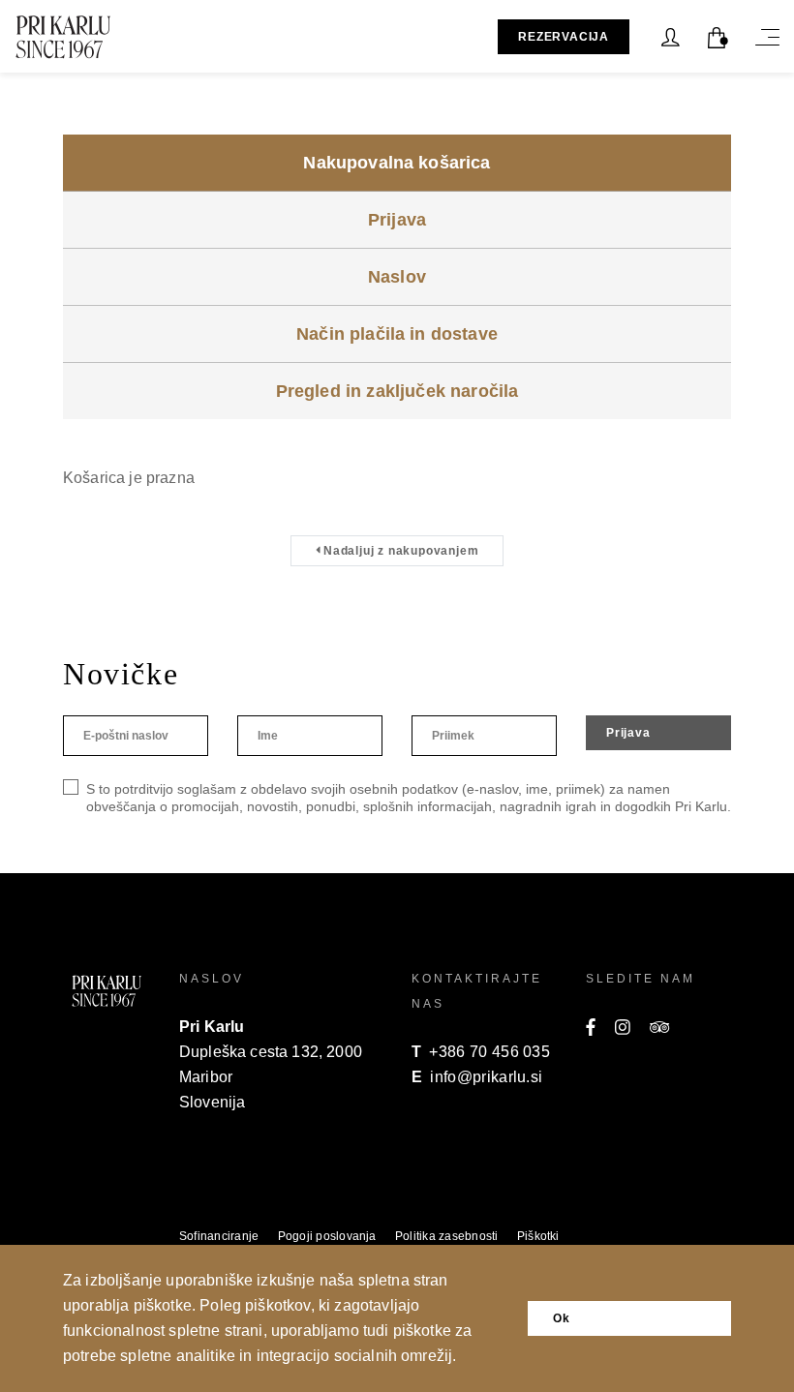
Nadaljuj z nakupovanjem (399, 551)
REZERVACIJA (563, 37)
